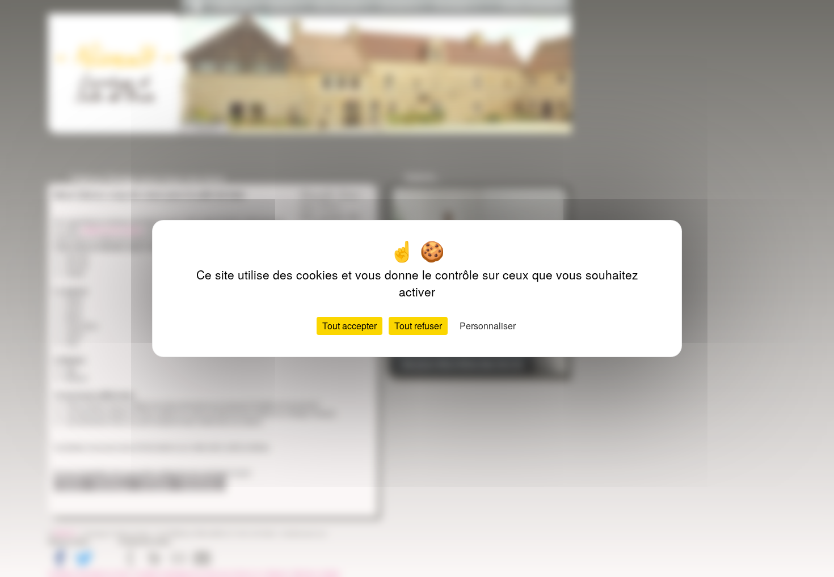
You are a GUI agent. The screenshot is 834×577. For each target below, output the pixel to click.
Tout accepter (349, 325)
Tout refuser (418, 325)
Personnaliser (488, 325)
